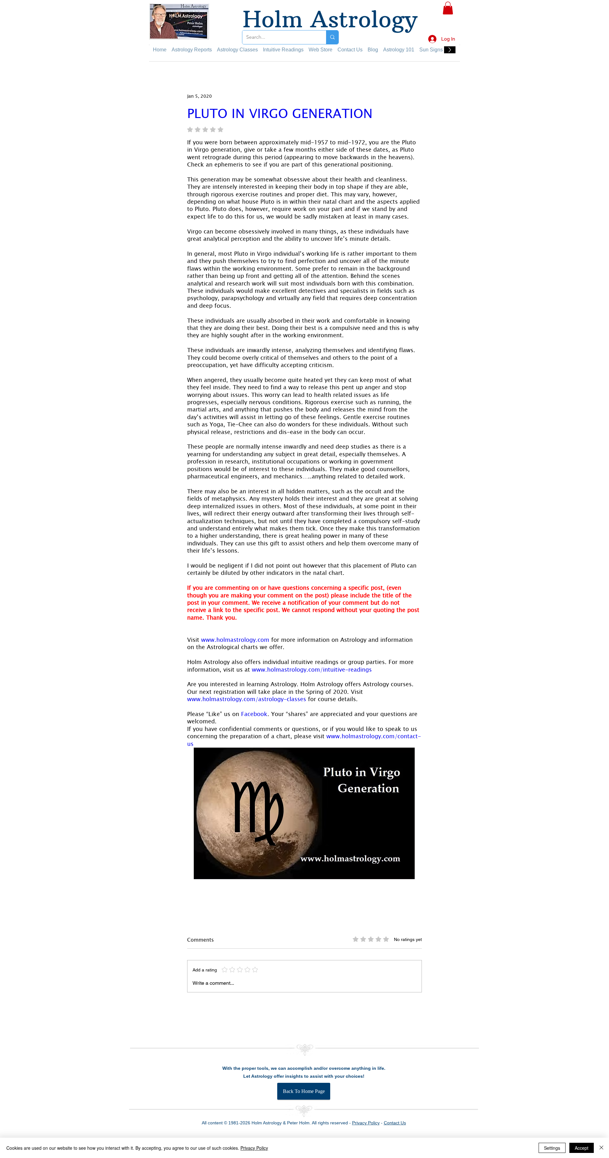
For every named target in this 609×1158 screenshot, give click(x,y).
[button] (447, 8)
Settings (552, 1148)
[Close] (601, 1148)
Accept (581, 1148)
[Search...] (332, 37)
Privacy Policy (254, 1148)
